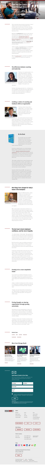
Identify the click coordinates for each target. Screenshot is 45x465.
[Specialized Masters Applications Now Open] (10, 350)
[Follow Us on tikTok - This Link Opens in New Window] (29, 445)
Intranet (26, 459)
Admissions (38, 2)
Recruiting (33, 2)
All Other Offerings (36, 429)
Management (26, 16)
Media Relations (35, 415)
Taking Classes (28, 429)
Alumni (30, 2)
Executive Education (21, 2)
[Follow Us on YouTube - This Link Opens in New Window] (24, 445)
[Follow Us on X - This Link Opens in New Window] (21, 445)
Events (35, 2)
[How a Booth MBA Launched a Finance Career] (22, 350)
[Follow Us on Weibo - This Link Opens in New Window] (32, 445)
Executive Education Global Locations (35, 436)
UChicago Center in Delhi (23, 36)
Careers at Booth (35, 414)
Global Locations (18, 433)
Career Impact (31, 363)
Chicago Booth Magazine (36, 417)
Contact (18, 455)
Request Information (19, 423)
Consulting (13, 334)
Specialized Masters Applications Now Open (8, 355)
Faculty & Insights (27, 2)
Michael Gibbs (29, 41)
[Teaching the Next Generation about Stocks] (35, 350)
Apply (28, 423)
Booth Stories (11, 5)
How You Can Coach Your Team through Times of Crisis (24, 5)
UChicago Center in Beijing (23, 37)
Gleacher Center (17, 437)
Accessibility (25, 460)
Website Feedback (31, 460)
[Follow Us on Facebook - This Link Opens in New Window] (16, 445)
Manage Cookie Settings (18, 460)
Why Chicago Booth (4, 5)
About (33, 412)
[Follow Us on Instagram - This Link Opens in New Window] (19, 445)
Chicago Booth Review (36, 418)
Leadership (20, 334)
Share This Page (14, 17)
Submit (15, 398)
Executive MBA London (27, 437)
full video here (17, 55)
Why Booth (12, 2)
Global (17, 334)
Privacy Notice (30, 459)
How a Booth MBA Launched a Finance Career (22, 355)
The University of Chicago (18, 459)
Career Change (19, 363)
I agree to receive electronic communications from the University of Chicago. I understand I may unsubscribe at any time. (23, 395)
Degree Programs (16, 2)
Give (36, 423)
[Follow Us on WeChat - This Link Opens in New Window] (35, 445)
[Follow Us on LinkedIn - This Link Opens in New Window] (27, 445)
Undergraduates (19, 429)
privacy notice (16, 402)
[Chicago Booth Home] (5, 2)
